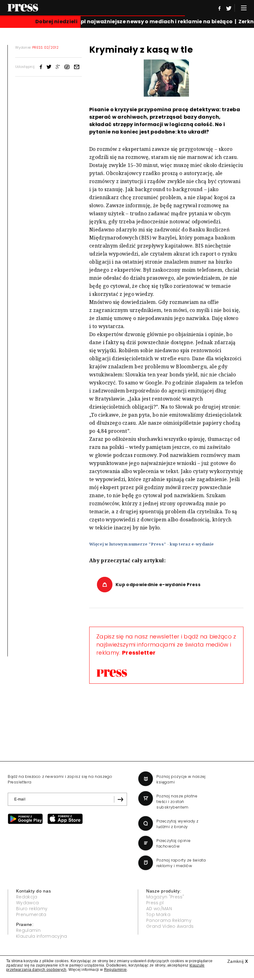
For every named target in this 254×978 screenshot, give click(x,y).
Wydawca (27, 903)
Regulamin (28, 930)
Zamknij (237, 961)
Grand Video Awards (170, 926)
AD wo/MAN (159, 909)
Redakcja (26, 897)
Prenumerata (31, 914)
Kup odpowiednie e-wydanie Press (158, 584)
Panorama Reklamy (168, 920)
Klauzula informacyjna (41, 936)
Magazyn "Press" (165, 897)
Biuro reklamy (31, 909)
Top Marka (158, 914)
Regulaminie (115, 969)
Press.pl (155, 903)
